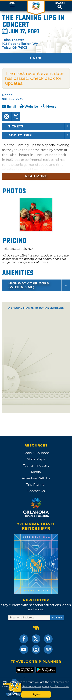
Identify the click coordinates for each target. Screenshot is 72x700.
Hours (51, 106)
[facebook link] (23, 638)
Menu (12, 3)
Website (31, 106)
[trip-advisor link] (48, 649)
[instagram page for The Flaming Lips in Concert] (6, 116)
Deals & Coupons (36, 453)
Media (36, 472)
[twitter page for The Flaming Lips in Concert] (15, 116)
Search (60, 3)
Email (11, 106)
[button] (12, 6)
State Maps (36, 459)
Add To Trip (20, 135)
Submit (57, 617)
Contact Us (36, 491)
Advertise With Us (36, 478)
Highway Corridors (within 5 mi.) (28, 285)
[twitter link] (36, 638)
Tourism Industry (36, 466)
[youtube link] (23, 649)
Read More (36, 176)
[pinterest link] (48, 638)
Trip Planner (36, 485)
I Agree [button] (36, 694)
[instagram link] (36, 649)
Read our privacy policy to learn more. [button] (45, 686)
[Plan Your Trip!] (13, 687)
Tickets (15, 126)
